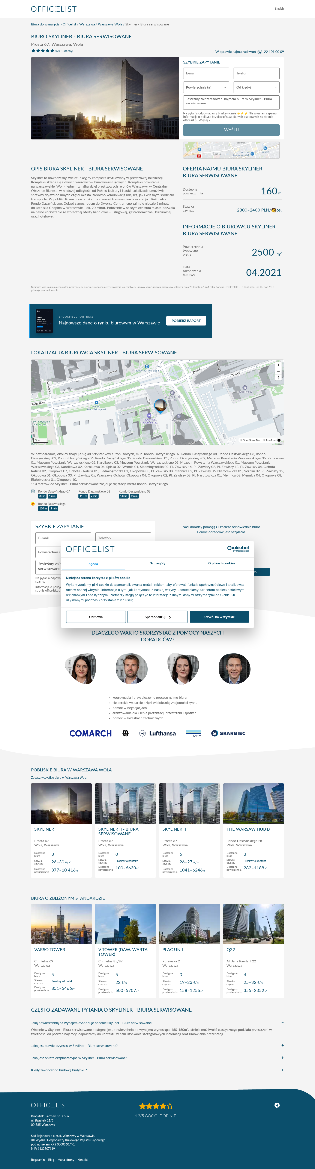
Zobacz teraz (61, 870)
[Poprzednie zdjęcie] (36, 99)
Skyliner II (174, 829)
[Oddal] (278, 371)
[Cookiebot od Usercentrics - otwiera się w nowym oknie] (230, 549)
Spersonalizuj (155, 617)
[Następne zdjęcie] (173, 99)
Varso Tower (49, 950)
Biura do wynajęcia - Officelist (53, 24)
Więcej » (204, 120)
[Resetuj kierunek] (278, 377)
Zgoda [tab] (93, 563)
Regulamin (38, 1160)
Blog (51, 1160)
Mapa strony (65, 1160)
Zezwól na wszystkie (219, 617)
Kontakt (83, 1160)
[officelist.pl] (50, 1105)
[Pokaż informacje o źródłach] (279, 440)
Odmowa (96, 617)
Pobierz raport (186, 321)
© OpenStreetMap (250, 440)
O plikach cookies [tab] (221, 563)
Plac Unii (172, 950)
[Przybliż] (278, 365)
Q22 (230, 950)
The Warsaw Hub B (248, 829)
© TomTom (269, 440)
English (279, 8)
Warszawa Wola (110, 24)
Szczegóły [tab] (157, 563)
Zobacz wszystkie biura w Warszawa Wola (59, 777)
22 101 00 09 (274, 51)
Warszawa (87, 24)
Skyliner (44, 829)
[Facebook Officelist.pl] (277, 1105)
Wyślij (231, 130)
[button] (157, 402)
